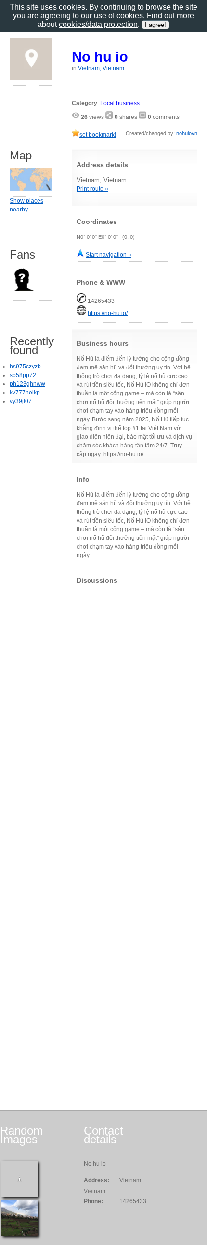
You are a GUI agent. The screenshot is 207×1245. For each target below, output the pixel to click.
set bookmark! (97, 134)
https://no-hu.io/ (108, 313)
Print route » (92, 188)
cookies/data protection (98, 24)
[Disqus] (135, 711)
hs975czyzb (25, 366)
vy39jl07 (21, 401)
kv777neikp (25, 392)
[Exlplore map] (31, 189)
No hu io (100, 57)
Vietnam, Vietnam (101, 68)
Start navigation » (108, 254)
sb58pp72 (23, 375)
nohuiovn (186, 133)
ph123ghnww (27, 383)
